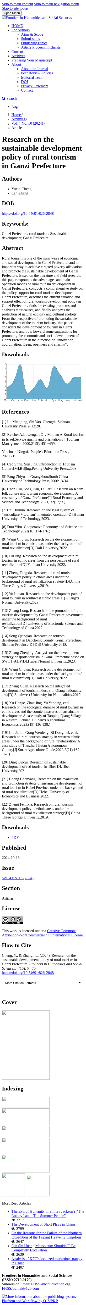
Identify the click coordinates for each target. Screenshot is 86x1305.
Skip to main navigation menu (56, 4)
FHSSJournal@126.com (20, 1288)
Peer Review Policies (37, 73)
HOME (17, 26)
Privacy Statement (34, 86)
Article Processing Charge (40, 47)
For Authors (20, 30)
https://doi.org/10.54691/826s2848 (28, 213)
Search (11, 98)
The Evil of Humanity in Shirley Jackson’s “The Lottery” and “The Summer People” (47, 1213)
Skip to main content (17, 4)
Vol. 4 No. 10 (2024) (27, 123)
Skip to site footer (15, 8)
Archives (18, 56)
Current (17, 52)
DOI (24, 82)
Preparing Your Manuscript (31, 60)
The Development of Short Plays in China (43, 1224)
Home (16, 115)
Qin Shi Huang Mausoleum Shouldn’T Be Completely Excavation (43, 1248)
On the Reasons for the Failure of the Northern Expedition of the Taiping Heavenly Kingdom (46, 1235)
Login (16, 107)
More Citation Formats (20, 983)
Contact (27, 90)
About (16, 64)
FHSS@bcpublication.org (50, 1284)
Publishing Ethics (34, 43)
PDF (15, 837)
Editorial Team (32, 77)
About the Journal (34, 69)
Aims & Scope (32, 34)
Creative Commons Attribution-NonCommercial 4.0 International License (42, 933)
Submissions (30, 39)
